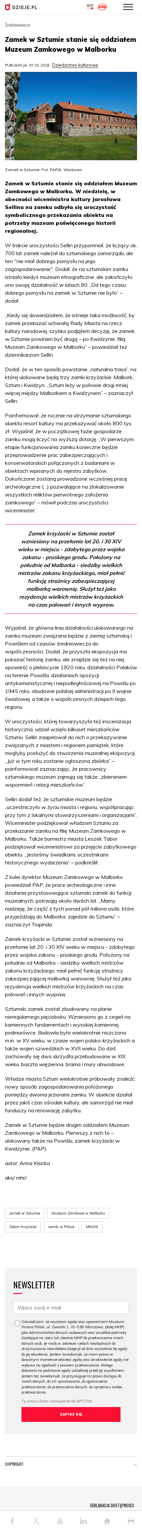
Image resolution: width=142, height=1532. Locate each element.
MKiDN (92, 1226)
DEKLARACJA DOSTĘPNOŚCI (112, 1505)
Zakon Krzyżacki (23, 1226)
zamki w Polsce (61, 1226)
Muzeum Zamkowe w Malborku (78, 1213)
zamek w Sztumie (24, 1213)
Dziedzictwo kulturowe (75, 65)
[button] (135, 1465)
